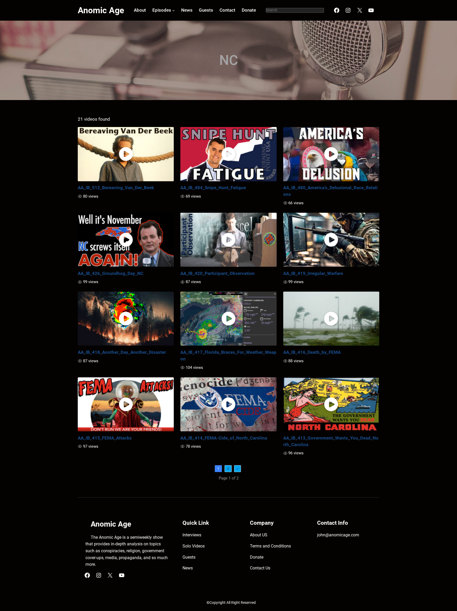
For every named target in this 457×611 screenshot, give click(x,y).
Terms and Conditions (270, 546)
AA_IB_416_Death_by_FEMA (312, 352)
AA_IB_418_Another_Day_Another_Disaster (122, 352)
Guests (188, 557)
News (187, 568)
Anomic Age (101, 10)
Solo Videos (193, 546)
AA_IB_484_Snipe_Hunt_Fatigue (213, 187)
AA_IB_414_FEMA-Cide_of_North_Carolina (223, 438)
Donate (256, 557)
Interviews (191, 534)
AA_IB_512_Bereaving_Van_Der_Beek (116, 187)
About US (258, 534)
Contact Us (260, 568)
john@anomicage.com (338, 534)
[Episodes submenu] (173, 10)
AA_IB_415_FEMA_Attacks (105, 438)
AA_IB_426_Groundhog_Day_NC (110, 273)
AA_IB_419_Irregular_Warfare (313, 273)
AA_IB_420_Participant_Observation (217, 273)
